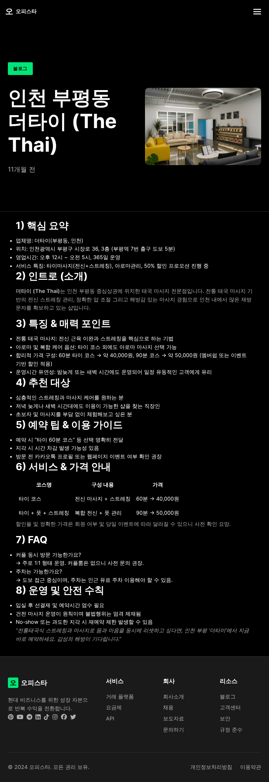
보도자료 (173, 718)
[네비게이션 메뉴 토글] (257, 11)
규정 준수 (231, 729)
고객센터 (230, 707)
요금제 (114, 707)
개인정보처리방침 (211, 767)
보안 (225, 718)
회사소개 (173, 696)
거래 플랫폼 (120, 696)
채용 (168, 707)
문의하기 (173, 729)
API (110, 718)
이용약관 (250, 767)
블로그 (228, 696)
